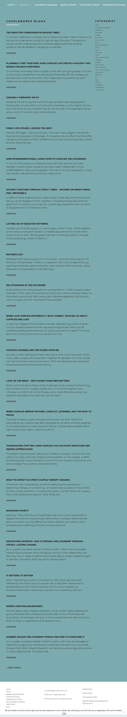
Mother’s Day (14, 254)
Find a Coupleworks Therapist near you (58, 699)
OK (64, 714)
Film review (98, 52)
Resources (25, 5)
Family (97, 47)
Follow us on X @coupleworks (54, 694)
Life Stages (98, 60)
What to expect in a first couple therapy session (38, 480)
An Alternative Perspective (102, 27)
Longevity (98, 62)
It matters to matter (19, 575)
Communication (100, 40)
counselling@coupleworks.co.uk (55, 691)
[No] (124, 712)
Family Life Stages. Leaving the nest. (29, 128)
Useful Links (10, 704)
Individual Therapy (68, 5)
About (8, 692)
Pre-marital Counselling (102, 70)
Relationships (99, 72)
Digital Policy (87, 689)
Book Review (98, 32)
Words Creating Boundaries (24, 606)
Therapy (97, 82)
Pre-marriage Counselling (15, 702)
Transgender (98, 85)
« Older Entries (13, 667)
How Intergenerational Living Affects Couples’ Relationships (46, 159)
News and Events (100, 67)
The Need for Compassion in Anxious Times (33, 32)
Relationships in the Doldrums (26, 285)
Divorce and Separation (102, 45)
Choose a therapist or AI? (22, 97)
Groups (97, 55)
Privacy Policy (87, 693)
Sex (96, 77)
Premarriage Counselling (114, 5)
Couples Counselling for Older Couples (32, 350)
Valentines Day (99, 90)
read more (11, 52)
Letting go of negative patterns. (27, 224)
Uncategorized (99, 87)
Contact (11, 5)
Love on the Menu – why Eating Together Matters (37, 381)
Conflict (97, 42)
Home (8, 689)
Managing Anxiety (17, 510)
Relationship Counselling (46, 5)
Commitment (99, 37)
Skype (96, 80)
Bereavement (99, 30)
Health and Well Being (102, 57)
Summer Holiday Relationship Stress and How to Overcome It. (45, 637)
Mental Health (99, 65)
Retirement (98, 75)
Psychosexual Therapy (90, 5)
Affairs (97, 25)
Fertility (97, 50)
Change (97, 35)
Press (8, 707)
